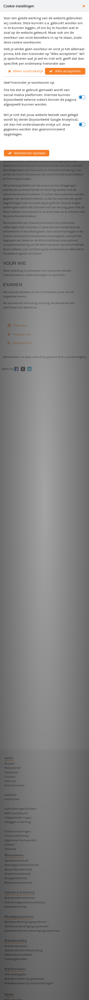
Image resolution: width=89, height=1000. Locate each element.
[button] (24, 71)
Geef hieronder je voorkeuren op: (29, 82)
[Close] (84, 6)
